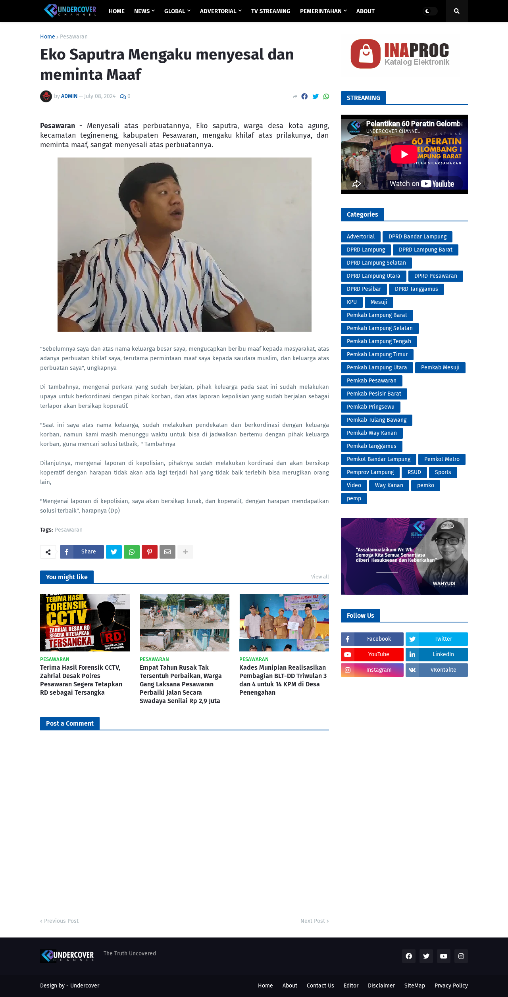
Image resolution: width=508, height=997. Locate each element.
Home (47, 37)
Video (354, 485)
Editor (351, 985)
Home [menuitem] (117, 11)
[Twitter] (315, 96)
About (290, 985)
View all (320, 577)
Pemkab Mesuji (440, 367)
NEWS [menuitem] (142, 11)
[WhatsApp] (326, 96)
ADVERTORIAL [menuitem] (218, 11)
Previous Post (61, 921)
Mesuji (379, 302)
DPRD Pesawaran (435, 276)
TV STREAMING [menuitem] (271, 11)
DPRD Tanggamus (416, 289)
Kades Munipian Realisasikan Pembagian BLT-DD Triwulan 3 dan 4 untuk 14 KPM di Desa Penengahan (283, 680)
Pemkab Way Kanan (372, 433)
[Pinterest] (150, 552)
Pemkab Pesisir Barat (374, 393)
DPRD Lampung (366, 249)
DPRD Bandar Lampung (417, 236)
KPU (352, 302)
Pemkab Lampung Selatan (380, 328)
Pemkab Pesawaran (371, 380)
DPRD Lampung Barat (425, 249)
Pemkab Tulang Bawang (376, 420)
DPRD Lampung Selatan (376, 262)
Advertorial (361, 236)
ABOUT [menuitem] (365, 11)
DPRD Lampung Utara (373, 276)
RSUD (414, 472)
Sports (443, 472)
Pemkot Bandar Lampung (378, 459)
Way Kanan (389, 485)
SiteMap (414, 985)
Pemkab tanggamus (371, 446)
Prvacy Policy (451, 985)
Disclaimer (381, 985)
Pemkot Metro (442, 459)
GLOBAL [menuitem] (174, 11)
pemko (425, 485)
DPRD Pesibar (364, 289)
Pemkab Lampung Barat (377, 315)
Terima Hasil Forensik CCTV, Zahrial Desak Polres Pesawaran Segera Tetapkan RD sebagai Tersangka (81, 680)
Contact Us (320, 985)
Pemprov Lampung (370, 472)
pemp (354, 498)
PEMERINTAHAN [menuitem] (321, 11)
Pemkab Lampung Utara (377, 367)
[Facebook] (304, 96)
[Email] (167, 552)
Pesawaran (74, 37)
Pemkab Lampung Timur (377, 354)
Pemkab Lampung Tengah (379, 341)
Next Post (312, 921)
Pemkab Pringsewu (370, 406)
